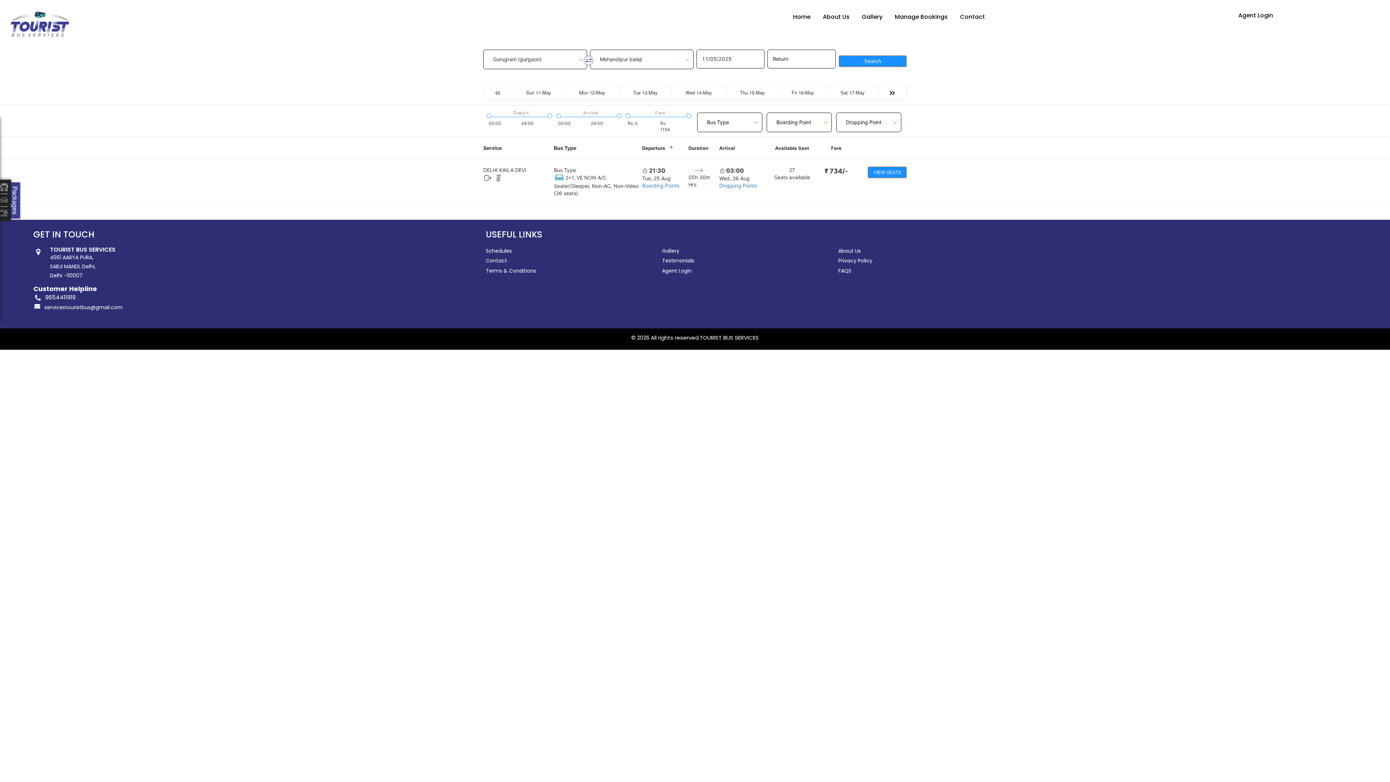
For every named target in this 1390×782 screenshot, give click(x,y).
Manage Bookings (921, 17)
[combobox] (730, 118)
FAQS (844, 270)
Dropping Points (738, 185)
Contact (972, 17)
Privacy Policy (855, 260)
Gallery (872, 17)
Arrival (727, 148)
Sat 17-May (853, 92)
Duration (698, 148)
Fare (836, 148)
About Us (836, 17)
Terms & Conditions (511, 270)
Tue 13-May (645, 92)
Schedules (499, 251)
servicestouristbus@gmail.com (84, 307)
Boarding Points (660, 185)
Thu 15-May (752, 92)
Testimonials (678, 260)
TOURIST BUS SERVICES (729, 337)
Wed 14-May (699, 92)
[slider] (488, 115)
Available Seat (792, 148)
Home (801, 17)
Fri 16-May (803, 92)
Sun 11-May (538, 92)
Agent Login (1255, 15)
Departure (653, 148)
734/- (836, 171)
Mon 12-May (592, 92)
